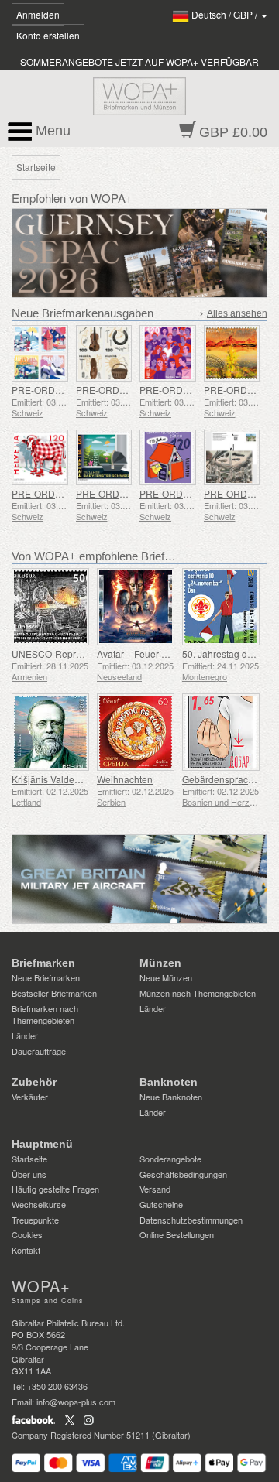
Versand (155, 1189)
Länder (25, 1035)
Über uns (29, 1174)
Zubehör (34, 1082)
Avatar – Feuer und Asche (151, 653)
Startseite (29, 1158)
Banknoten (169, 1082)
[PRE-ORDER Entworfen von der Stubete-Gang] (40, 458)
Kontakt (26, 1250)
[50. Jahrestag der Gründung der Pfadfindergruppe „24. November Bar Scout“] (221, 606)
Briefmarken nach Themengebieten (45, 1014)
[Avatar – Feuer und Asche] (135, 606)
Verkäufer (30, 1096)
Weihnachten (125, 778)
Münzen (160, 963)
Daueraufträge (39, 1051)
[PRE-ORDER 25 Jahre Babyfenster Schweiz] (104, 458)
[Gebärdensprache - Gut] (221, 732)
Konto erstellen (48, 35)
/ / (225, 14)
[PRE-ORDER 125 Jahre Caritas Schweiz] (168, 353)
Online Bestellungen (177, 1234)
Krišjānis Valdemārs (53, 778)
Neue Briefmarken (46, 977)
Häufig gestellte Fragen (55, 1189)
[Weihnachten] (135, 732)
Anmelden (38, 14)
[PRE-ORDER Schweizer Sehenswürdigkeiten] (40, 353)
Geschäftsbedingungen (183, 1174)
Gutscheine (161, 1204)
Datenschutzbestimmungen (191, 1219)
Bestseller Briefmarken (54, 993)
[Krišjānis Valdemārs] (50, 732)
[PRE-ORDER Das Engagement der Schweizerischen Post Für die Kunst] (232, 353)
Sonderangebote (171, 1158)
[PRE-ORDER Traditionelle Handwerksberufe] (104, 353)
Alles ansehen (237, 313)
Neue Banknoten (171, 1096)
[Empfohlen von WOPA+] (139, 879)
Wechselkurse (39, 1204)
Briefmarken (43, 963)
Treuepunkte (35, 1219)
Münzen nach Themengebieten (198, 993)
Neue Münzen (166, 977)
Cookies (27, 1234)
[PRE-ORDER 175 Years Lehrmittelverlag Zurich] (168, 458)
